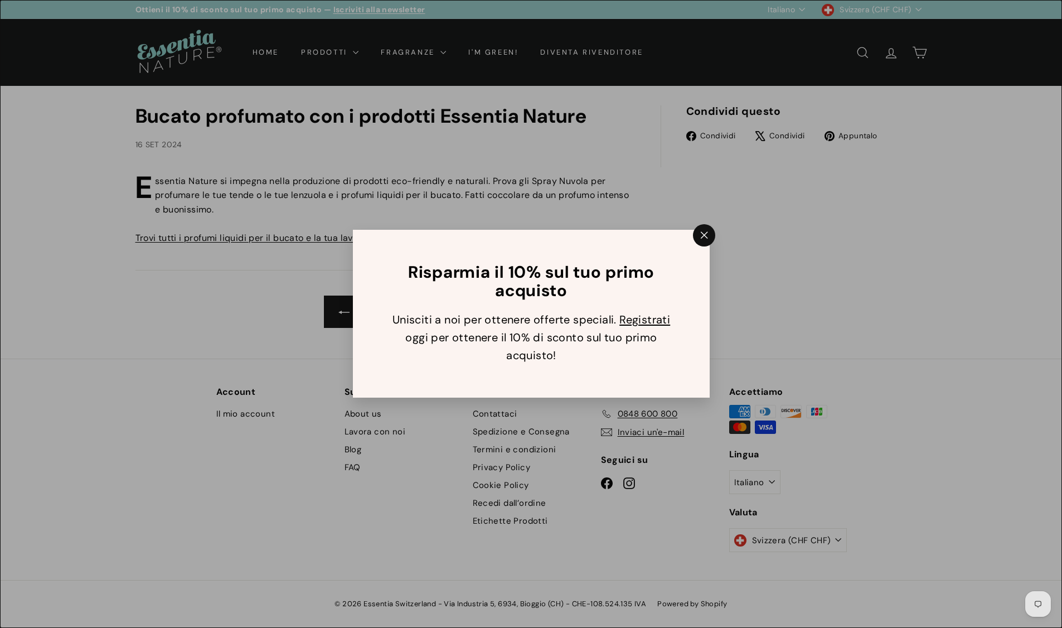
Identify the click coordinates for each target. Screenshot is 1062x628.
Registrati (644, 320)
